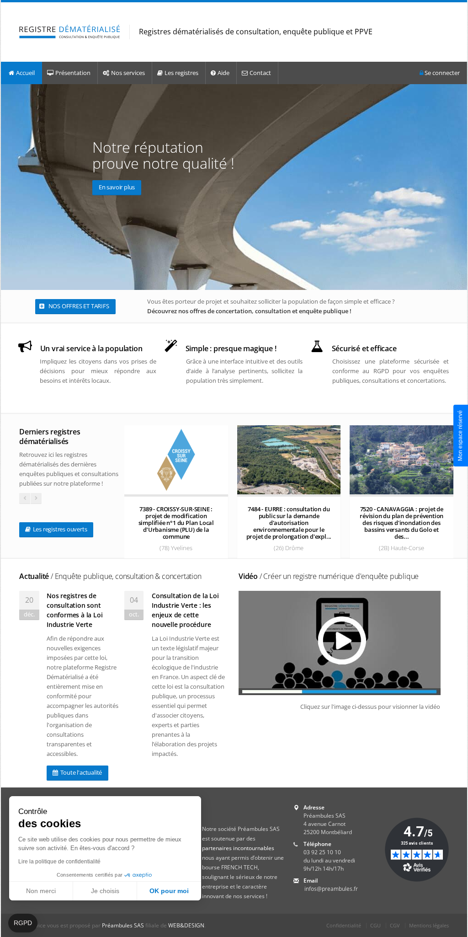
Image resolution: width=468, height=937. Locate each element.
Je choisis (105, 890)
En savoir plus (117, 187)
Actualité (110, 576)
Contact (260, 73)
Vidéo (329, 576)
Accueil (25, 73)
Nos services (128, 73)
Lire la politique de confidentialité (59, 861)
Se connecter (441, 73)
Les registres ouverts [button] (59, 529)
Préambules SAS (123, 925)
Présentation (72, 73)
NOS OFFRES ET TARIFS (78, 306)
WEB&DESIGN (186, 925)
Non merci (41, 890)
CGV (395, 925)
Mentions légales (429, 925)
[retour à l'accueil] (69, 32)
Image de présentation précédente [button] (10, 187)
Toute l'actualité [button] (80, 772)
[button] (22, 923)
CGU (375, 925)
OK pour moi (169, 890)
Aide (223, 73)
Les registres (181, 73)
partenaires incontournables (238, 848)
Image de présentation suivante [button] (458, 187)
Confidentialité (343, 925)
